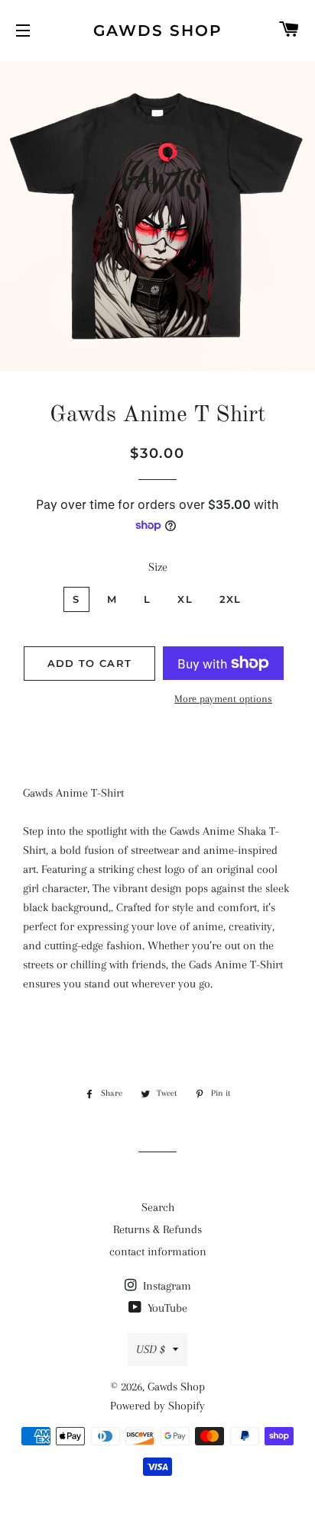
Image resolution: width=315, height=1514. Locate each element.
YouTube (166, 1308)
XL (185, 599)
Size (157, 567)
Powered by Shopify (157, 1406)
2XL (230, 599)
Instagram (165, 1286)
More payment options (223, 698)
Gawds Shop (157, 30)
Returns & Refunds (157, 1229)
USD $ (150, 1349)
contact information (157, 1251)
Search (157, 1207)
